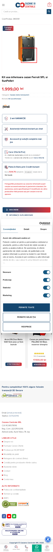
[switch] (46, 280)
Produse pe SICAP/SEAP (14, 450)
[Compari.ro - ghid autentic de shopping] (15, 504)
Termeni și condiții (11, 494)
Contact (7, 471)
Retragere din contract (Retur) (16, 458)
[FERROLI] (6, 106)
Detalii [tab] (26, 229)
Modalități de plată (11, 454)
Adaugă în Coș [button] (39, 364)
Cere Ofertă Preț (16, 152)
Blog (6, 475)
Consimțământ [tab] (9, 229)
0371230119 (14, 416)
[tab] (26, 209)
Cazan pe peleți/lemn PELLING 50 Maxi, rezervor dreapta (39, 342)
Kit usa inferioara (14, 99)
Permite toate (26, 307)
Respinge (26, 327)
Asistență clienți (10, 467)
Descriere (13, 210)
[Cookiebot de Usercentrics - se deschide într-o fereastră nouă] (39, 222)
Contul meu (8, 479)
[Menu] (3, 5)
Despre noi (8, 442)
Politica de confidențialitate (15, 490)
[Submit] (49, 11)
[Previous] (1, 339)
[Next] (51, 339)
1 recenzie (41, 356)
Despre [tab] (43, 229)
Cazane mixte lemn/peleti (19, 95)
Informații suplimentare (21, 215)
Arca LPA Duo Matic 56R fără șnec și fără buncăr (13, 342)
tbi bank (8, 175)
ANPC (6, 498)
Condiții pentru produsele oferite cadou (20, 463)
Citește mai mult (13, 364)
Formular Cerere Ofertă (13, 446)
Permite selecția (26, 317)
